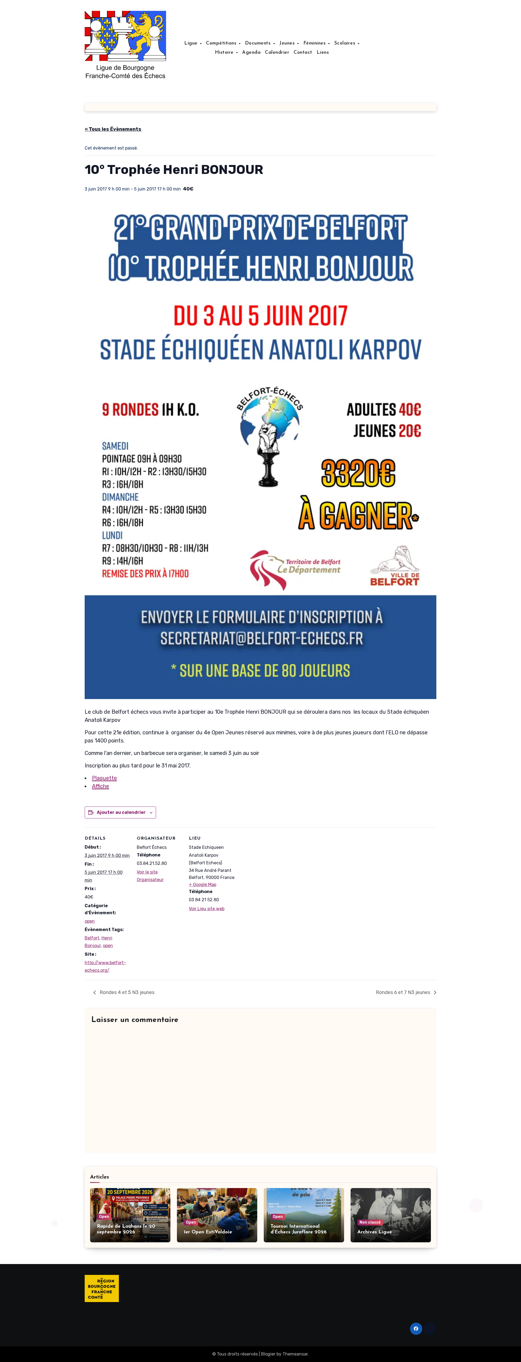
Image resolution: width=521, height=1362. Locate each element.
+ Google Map (202, 884)
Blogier (268, 1354)
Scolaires (345, 43)
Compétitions (222, 43)
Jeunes (288, 43)
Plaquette (104, 778)
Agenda (251, 52)
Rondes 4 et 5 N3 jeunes (126, 992)
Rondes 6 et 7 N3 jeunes (403, 992)
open (90, 921)
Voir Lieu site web (206, 908)
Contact (303, 52)
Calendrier (277, 52)
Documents (258, 43)
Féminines (315, 43)
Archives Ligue (374, 1232)
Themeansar (295, 1354)
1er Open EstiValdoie (208, 1232)
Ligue (191, 43)
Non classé (370, 1222)
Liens (323, 52)
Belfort (92, 938)
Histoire (225, 52)
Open (104, 1216)
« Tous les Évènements (113, 129)
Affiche (100, 786)
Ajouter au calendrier (121, 812)
